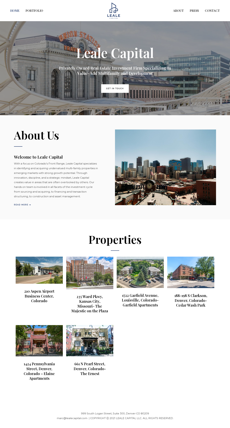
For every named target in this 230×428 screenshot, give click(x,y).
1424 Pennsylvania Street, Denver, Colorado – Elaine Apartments (39, 371)
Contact (212, 11)
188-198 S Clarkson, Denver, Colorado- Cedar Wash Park (190, 300)
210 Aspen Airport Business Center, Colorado (39, 296)
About (178, 11)
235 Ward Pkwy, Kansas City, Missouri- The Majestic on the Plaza (89, 303)
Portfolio (34, 11)
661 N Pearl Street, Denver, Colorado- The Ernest (90, 368)
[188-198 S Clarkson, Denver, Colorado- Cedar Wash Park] (190, 272)
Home (15, 11)
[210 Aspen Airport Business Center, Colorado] (39, 270)
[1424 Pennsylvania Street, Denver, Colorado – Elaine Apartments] (39, 340)
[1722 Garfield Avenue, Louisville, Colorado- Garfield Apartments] (140, 272)
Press (194, 11)
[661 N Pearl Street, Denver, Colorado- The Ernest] (89, 340)
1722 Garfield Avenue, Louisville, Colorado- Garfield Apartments (140, 300)
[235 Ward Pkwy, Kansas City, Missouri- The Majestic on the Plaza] (89, 272)
